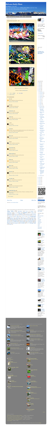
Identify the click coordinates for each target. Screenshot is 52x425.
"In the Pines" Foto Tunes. (34, 359)
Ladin (28, 216)
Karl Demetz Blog (10, 375)
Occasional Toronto (30, 392)
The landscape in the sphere (42, 159)
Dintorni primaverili (14, 362)
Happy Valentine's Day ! (42, 141)
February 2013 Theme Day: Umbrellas (16, 330)
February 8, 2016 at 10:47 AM (13, 125)
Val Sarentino (15, 223)
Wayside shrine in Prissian (42, 258)
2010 (40, 184)
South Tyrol (14, 219)
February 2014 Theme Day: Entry (43, 310)
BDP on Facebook (40, 215)
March (41, 104)
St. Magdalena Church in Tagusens (35, 338)
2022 (40, 82)
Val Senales (22, 223)
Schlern (22, 218)
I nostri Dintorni (10, 361)
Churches (9, 214)
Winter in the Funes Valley (34, 325)
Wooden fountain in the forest (15, 347)
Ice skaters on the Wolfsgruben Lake (42, 168)
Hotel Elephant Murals (42, 139)
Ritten (17, 218)
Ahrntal (27, 211)
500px (39, 214)
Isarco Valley (16, 216)
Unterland (31, 221)
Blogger (40, 422)
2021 (40, 83)
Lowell (10, 128)
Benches (19, 212)
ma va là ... (9, 358)
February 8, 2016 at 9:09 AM (13, 107)
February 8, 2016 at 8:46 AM (13, 101)
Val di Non (17, 222)
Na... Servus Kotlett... (11, 380)
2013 (40, 180)
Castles (32, 212)
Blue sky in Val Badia (42, 290)
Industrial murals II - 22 (14, 343)
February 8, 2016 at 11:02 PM (13, 175)
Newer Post (9, 200)
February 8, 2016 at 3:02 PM (13, 132)
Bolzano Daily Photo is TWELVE (43, 234)
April (41, 103)
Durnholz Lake (42, 241)
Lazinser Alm (42, 150)
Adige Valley (10, 211)
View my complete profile (43, 21)
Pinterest (39, 223)
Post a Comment (10, 196)
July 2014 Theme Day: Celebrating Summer (43, 280)
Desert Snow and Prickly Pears (35, 398)
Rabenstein (42, 298)
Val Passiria (30, 222)
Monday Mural (25, 90)
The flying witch (32, 347)
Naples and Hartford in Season (32, 386)
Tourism (8, 221)
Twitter (39, 224)
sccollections (29, 364)
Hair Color (32, 404)
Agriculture (20, 211)
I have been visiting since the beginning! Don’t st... (14, 419)
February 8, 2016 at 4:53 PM (13, 144)
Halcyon (10, 165)
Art (14, 212)
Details (20, 214)
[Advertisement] (22, 206)
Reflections (11, 218)
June (40, 100)
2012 (40, 181)
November (41, 93)
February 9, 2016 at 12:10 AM (13, 181)
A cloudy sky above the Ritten (15, 325)
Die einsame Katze (13, 381)
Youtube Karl (40, 228)
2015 (40, 177)
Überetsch (21, 221)
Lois (9, 184)
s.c (9, 122)
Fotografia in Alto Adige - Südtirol (13, 367)
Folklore (15, 215)
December (41, 92)
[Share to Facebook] (21, 93)
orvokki (10, 116)
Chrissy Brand (11, 147)
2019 (40, 86)
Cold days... (41, 165)
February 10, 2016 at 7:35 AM (13, 194)
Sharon (10, 135)
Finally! (32, 370)
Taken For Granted (30, 403)
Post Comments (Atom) (14, 202)
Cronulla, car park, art (34, 381)
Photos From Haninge (30, 409)
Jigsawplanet (40, 222)
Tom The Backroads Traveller (31, 358)
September (41, 96)
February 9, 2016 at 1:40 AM (13, 187)
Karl (43, 18)
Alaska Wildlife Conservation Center (36, 387)
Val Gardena (22, 222)
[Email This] (19, 93)
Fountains (23, 215)
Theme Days (31, 219)
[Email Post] (17, 93)
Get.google (39, 219)
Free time (28, 215)
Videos (27, 223)
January (41, 175)
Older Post (33, 200)
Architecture (9, 212)
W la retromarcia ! (10, 359)
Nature (34, 217)
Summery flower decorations (34, 352)
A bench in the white (42, 133)
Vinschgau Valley (33, 223)
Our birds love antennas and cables (42, 117)
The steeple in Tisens (42, 157)
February (41, 106)
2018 (40, 88)
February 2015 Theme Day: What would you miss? (41, 269)
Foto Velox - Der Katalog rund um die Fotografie (15, 386)
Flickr (39, 218)
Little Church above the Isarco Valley (42, 110)
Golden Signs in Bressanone (42, 149)
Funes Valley (34, 215)
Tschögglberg (15, 221)
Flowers (10, 215)
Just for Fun (23, 216)
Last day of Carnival (41, 152)
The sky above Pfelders (42, 146)
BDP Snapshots (40, 53)
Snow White (41, 119)
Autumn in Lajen (42, 305)
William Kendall (11, 153)
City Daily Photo (40, 33)
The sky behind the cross (42, 115)
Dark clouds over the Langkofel (43, 248)
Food (19, 215)
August (41, 97)
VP (9, 141)
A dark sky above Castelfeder (42, 131)
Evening (31, 343)
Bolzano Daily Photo (14, 4)
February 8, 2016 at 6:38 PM (13, 162)
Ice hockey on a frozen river (42, 121)
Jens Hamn (10, 178)
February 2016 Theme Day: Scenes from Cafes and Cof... (42, 172)
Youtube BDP (40, 227)
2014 (40, 178)
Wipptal (10, 224)
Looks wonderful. (9, 420)
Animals (31, 211)
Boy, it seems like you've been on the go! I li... (14, 416)
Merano (18, 217)
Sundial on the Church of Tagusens (16, 334)
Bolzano (11, 94)
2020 (40, 85)
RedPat (10, 159)
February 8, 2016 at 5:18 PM (13, 156)
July (40, 99)
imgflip (9, 387)
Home (21, 200)
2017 (40, 89)
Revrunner (10, 171)
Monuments (24, 217)
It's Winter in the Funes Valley (42, 164)
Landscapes (33, 216)
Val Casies (12, 222)
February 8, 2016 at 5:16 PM (13, 150)
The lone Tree (13, 352)
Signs (33, 218)
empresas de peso (33, 376)
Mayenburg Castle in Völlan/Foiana (35, 334)
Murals (13, 94)
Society (8, 219)
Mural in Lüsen (42, 107)
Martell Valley (13, 217)
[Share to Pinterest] (22, 93)
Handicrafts (10, 216)
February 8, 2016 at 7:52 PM (13, 168)
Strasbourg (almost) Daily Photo (32, 369)
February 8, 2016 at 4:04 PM (13, 138)
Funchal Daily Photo (30, 375)
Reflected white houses (42, 112)
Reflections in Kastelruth (42, 128)
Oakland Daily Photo (12, 190)
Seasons (27, 218)
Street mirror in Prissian (42, 144)
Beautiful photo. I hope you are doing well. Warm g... (15, 415)
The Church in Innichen (42, 126)
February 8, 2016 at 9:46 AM (13, 113)
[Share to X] (20, 93)
